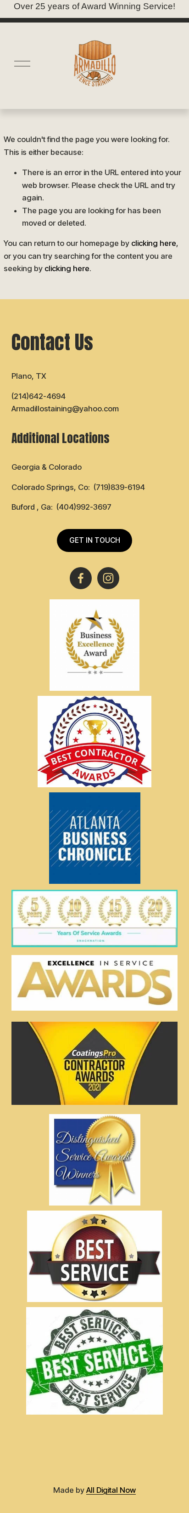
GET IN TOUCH (94, 540)
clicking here (153, 243)
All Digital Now (111, 1490)
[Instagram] (108, 578)
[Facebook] (81, 578)
